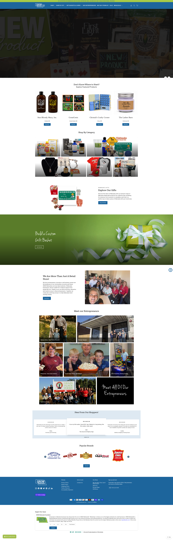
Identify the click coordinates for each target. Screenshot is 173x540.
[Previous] (165, 77)
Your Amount (72, 524)
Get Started (39, 247)
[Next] (169, 77)
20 (57, 524)
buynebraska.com (126, 520)
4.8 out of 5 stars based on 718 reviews (93, 532)
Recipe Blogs (96, 487)
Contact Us (80, 482)
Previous (45, 456)
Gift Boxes (95, 489)
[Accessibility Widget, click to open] (170, 270)
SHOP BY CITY (60, 5)
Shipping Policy (65, 486)
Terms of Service (65, 488)
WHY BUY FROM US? (103, 5)
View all (86, 465)
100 (66, 524)
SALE (111, 5)
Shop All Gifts (103, 202)
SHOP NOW (86, 72)
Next (128, 456)
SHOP (52, 5)
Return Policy (64, 484)
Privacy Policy (65, 482)
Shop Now (47, 124)
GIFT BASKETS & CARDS (74, 5)
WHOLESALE (117, 5)
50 (61, 524)
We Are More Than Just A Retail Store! (99, 483)
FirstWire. (94, 502)
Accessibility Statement (67, 489)
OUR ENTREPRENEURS (89, 5)
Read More (46, 298)
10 (54, 524)
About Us (95, 485)
